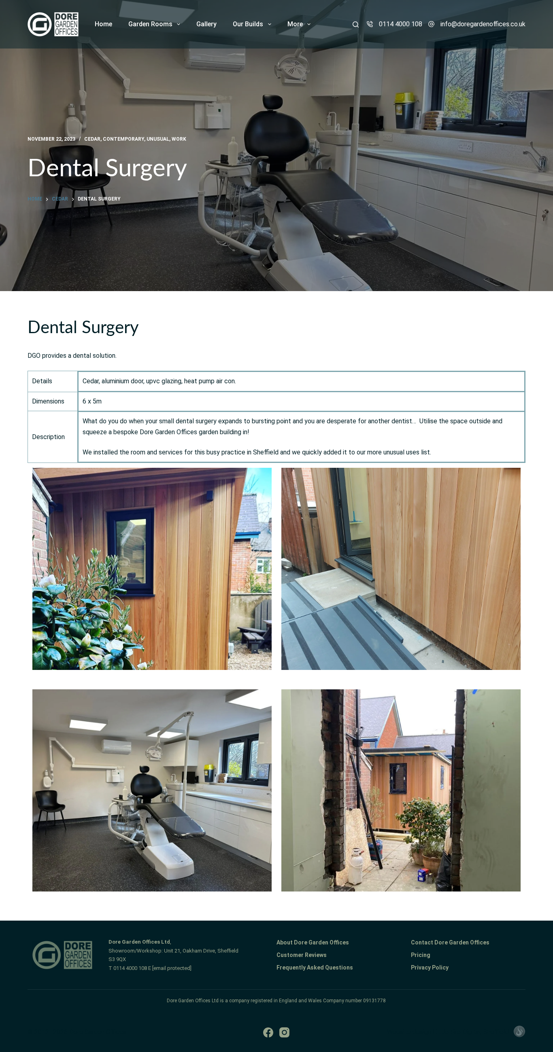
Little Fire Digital (471, 1032)
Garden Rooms (150, 24)
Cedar (92, 139)
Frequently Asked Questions (314, 967)
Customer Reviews (301, 955)
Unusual (158, 139)
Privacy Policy (430, 967)
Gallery (206, 24)
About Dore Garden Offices (312, 942)
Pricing (420, 955)
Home (103, 24)
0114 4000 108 (400, 24)
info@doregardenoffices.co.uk (482, 24)
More (295, 24)
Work (179, 139)
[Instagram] (284, 1032)
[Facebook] (268, 1032)
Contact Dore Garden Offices (450, 942)
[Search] (356, 24)
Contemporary (123, 139)
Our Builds (248, 24)
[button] (152, 569)
